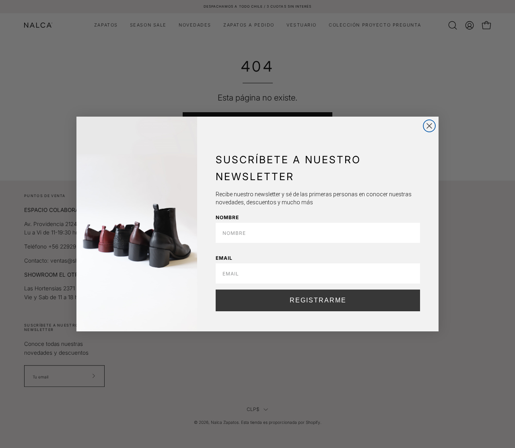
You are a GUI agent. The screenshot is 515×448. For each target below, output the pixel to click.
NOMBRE (227, 217)
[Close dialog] (429, 126)
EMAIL (224, 258)
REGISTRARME (318, 300)
